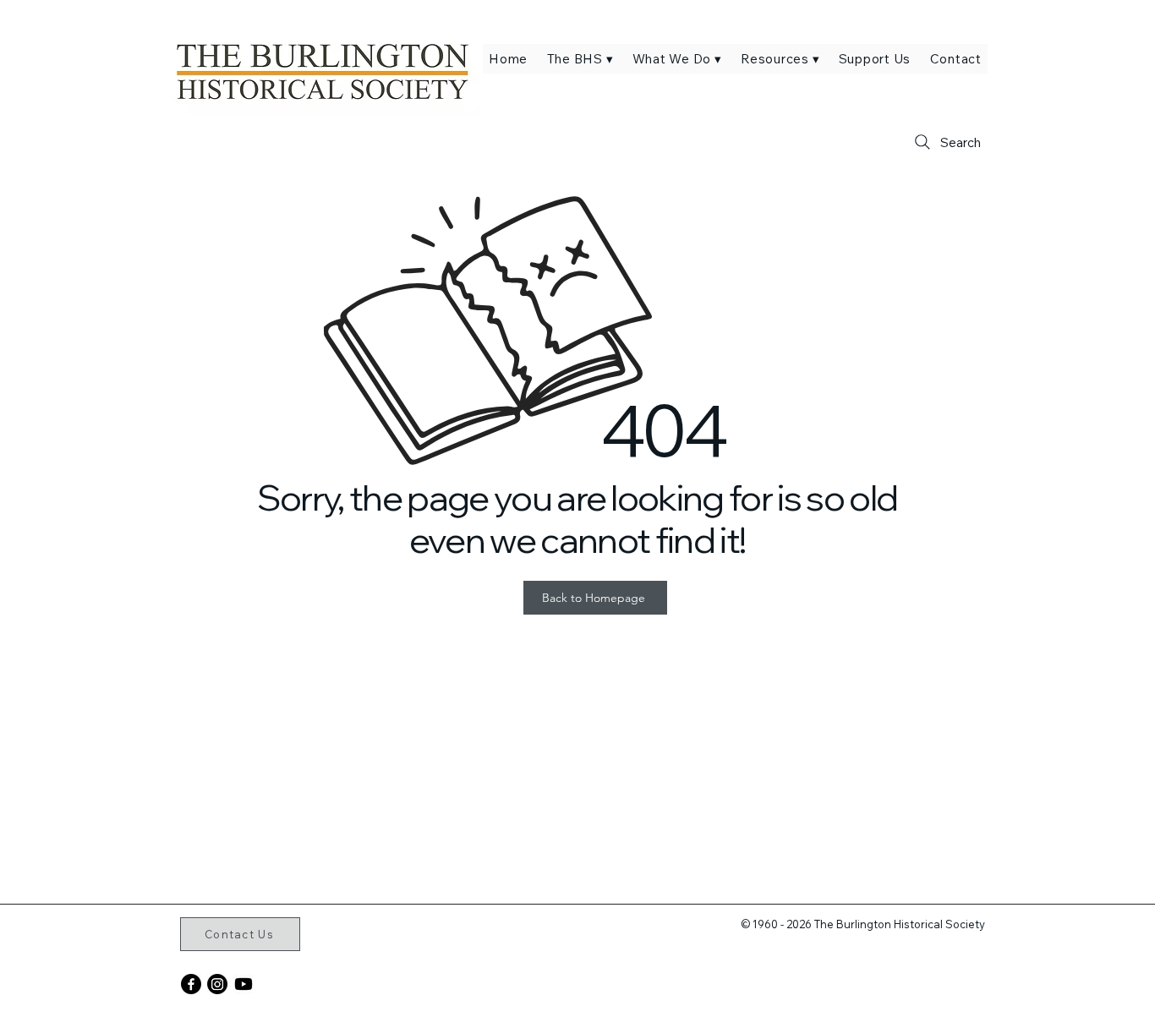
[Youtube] (243, 984)
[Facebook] (191, 984)
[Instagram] (217, 984)
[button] (579, 59)
